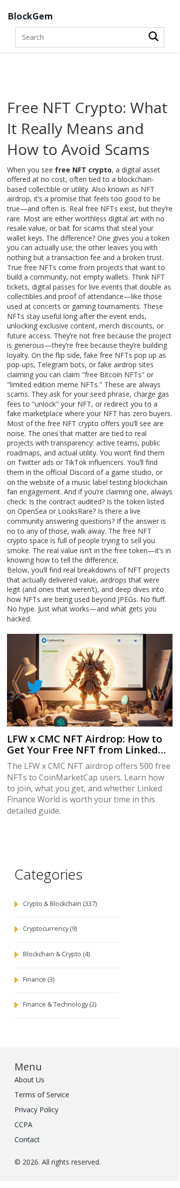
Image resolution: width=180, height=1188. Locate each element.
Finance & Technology (59, 1004)
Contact (27, 1139)
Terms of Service (41, 1094)
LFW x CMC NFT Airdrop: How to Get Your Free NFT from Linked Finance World (84, 744)
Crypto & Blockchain (60, 903)
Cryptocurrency (50, 928)
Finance (38, 979)
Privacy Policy (36, 1109)
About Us (29, 1079)
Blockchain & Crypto (56, 954)
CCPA (23, 1124)
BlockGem (30, 16)
